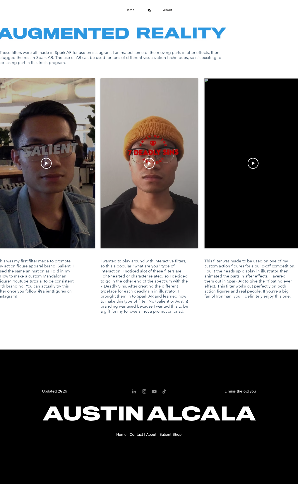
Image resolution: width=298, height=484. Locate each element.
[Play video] (46, 163)
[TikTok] (164, 391)
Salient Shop (170, 434)
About (151, 434)
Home (121, 434)
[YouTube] (154, 391)
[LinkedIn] (134, 391)
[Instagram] (144, 391)
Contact (136, 434)
